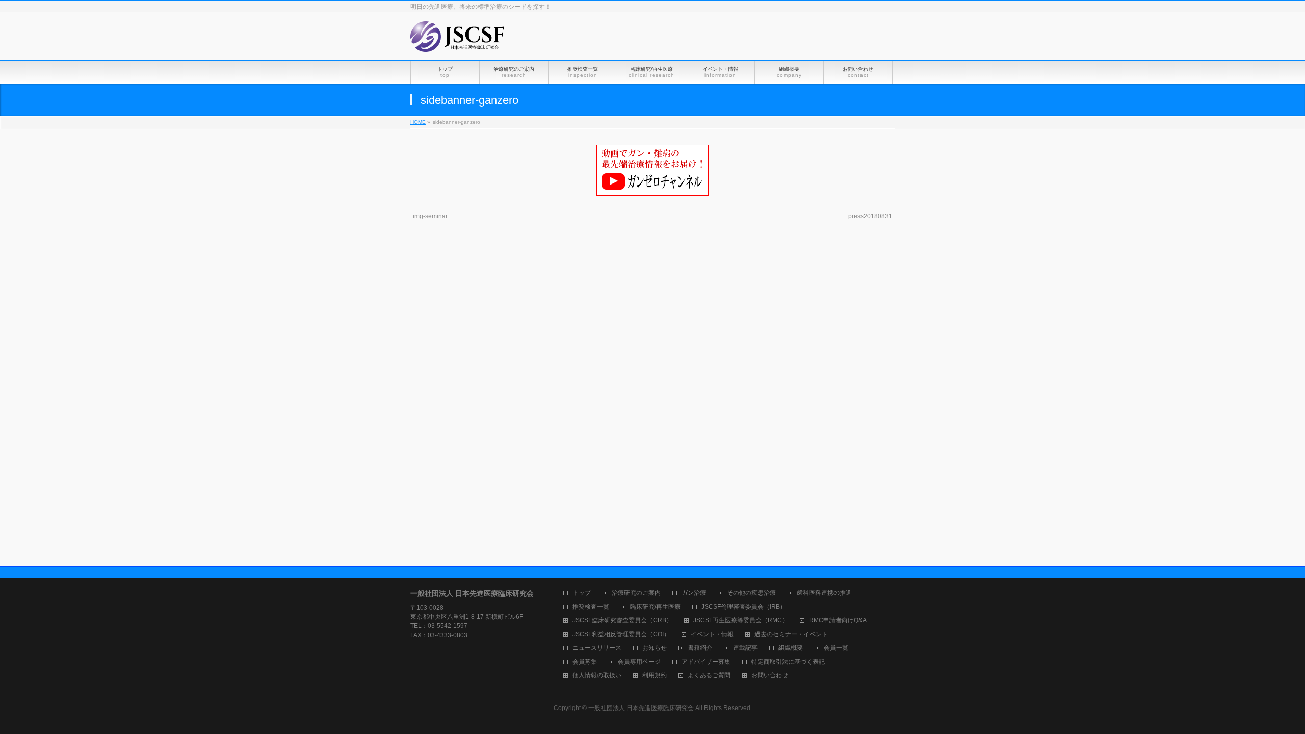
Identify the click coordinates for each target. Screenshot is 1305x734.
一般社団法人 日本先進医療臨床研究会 (641, 708)
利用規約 (654, 675)
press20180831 (870, 216)
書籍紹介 (700, 648)
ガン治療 (694, 593)
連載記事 (745, 648)
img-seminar (430, 216)
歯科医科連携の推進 (824, 593)
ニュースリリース (596, 648)
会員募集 (584, 662)
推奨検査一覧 (590, 607)
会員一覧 (836, 648)
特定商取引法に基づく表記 (788, 662)
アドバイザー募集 (706, 662)
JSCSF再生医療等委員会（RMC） (740, 620)
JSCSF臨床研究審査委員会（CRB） (622, 620)
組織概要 (790, 648)
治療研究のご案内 (636, 593)
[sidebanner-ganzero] (652, 170)
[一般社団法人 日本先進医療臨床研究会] (457, 40)
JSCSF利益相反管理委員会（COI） (621, 634)
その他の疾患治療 (751, 593)
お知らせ (654, 648)
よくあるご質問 (709, 675)
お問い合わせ (769, 675)
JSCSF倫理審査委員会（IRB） (743, 607)
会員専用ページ (639, 662)
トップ (581, 593)
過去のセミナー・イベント (791, 634)
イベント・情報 (712, 634)
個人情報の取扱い (596, 675)
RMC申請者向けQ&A (838, 620)
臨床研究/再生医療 (655, 607)
